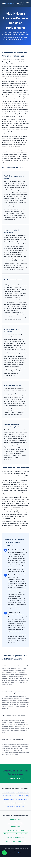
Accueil (22, 2)
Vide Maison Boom (22, 803)
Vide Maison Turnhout (22, 792)
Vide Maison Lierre (9, 799)
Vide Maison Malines (8, 792)
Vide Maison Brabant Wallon (15, 823)
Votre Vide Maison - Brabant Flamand (15, 841)
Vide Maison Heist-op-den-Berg (15, 806)
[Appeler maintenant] (4, 852)
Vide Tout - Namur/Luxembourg (15, 830)
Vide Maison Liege (16, 826)
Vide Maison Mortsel (9, 803)
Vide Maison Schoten (22, 799)
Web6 (19, 852)
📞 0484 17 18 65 (16, 778)
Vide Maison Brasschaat (9, 795)
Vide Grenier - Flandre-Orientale (15, 837)
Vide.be (10, 3)
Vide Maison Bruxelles (15, 819)
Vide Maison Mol (23, 795)
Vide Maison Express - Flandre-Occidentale (15, 834)
